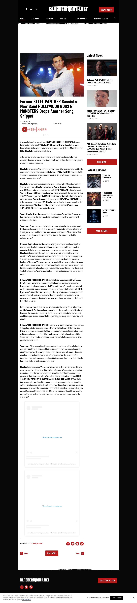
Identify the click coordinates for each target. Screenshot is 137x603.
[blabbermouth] (68, 11)
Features (35, 18)
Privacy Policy (81, 18)
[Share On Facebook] (68, 543)
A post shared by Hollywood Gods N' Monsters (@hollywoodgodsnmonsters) (52, 464)
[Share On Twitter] (72, 543)
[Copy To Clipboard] (82, 543)
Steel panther (37, 543)
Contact (63, 18)
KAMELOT (106, 175)
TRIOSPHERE (107, 192)
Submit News (106, 9)
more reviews (101, 230)
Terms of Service (101, 18)
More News (51, 553)
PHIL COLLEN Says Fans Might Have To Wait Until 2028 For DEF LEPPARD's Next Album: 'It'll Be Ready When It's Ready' (101, 147)
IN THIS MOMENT (109, 210)
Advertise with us (107, 580)
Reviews (49, 18)
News (22, 18)
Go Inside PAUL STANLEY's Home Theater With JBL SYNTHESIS (100, 81)
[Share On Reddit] (77, 543)
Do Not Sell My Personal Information (98, 597)
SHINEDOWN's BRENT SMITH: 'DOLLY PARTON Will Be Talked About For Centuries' (101, 113)
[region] (68, 598)
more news (101, 162)
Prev (26, 553)
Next (78, 553)
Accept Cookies (117, 597)
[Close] (134, 598)
